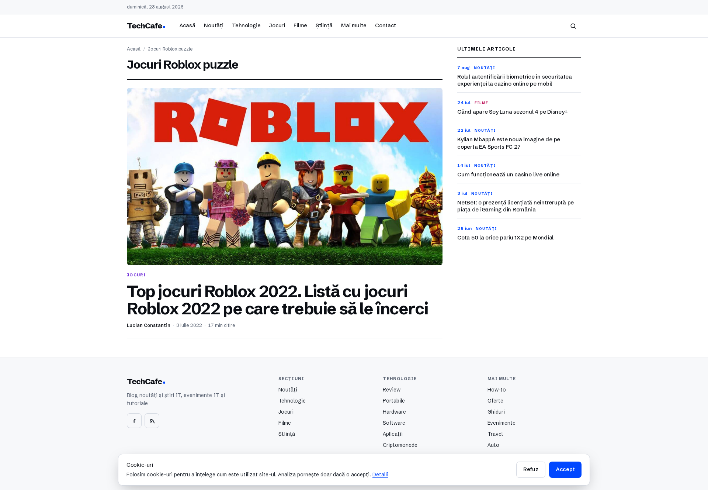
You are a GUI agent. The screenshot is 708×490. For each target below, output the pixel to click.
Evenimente (501, 423)
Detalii (380, 474)
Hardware (394, 411)
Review (391, 389)
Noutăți (213, 25)
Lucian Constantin (148, 325)
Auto (493, 445)
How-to (496, 389)
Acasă (187, 25)
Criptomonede (400, 445)
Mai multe (354, 25)
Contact (385, 25)
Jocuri (277, 25)
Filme (300, 25)
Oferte (495, 400)
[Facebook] (134, 420)
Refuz (530, 469)
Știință (324, 25)
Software (394, 423)
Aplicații (393, 434)
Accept (565, 469)
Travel (495, 434)
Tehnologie (246, 25)
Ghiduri (496, 411)
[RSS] (152, 420)
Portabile (394, 400)
